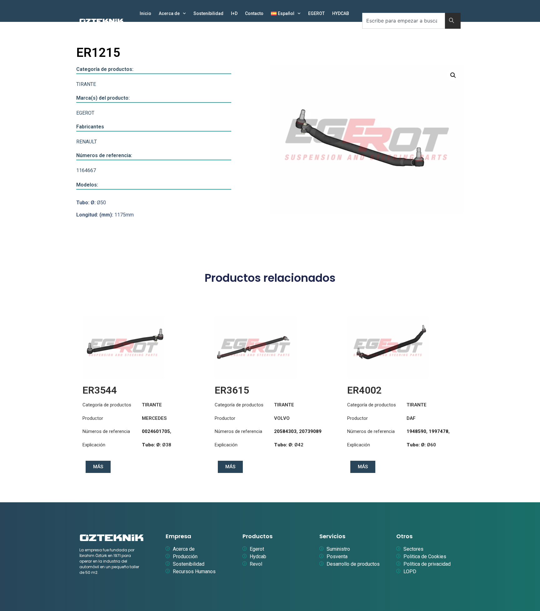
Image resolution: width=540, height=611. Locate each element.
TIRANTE (86, 84)
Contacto (254, 13)
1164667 (86, 170)
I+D (234, 13)
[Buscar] (453, 21)
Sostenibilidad (208, 13)
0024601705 (156, 431)
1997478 (438, 431)
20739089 (310, 431)
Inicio (145, 13)
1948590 (416, 431)
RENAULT (86, 142)
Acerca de (169, 13)
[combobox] (403, 21)
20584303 (285, 431)
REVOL (146, 27)
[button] (453, 75)
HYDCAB (340, 13)
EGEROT (316, 13)
